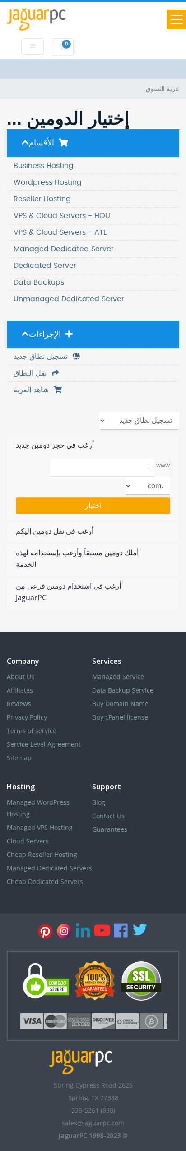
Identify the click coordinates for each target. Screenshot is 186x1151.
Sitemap (19, 757)
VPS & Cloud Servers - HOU (62, 215)
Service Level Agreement (44, 744)
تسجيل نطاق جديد (43, 356)
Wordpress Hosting (48, 182)
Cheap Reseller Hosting (42, 854)
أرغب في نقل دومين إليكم (54, 531)
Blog (98, 802)
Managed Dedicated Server (64, 249)
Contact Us (108, 815)
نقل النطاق (32, 373)
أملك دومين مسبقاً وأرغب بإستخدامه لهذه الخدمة (77, 558)
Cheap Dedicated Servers (45, 881)
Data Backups (39, 282)
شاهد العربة (33, 390)
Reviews (19, 703)
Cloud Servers (28, 841)
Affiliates (20, 690)
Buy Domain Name (120, 703)
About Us (20, 676)
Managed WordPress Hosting (38, 808)
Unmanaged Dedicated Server (69, 299)
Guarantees (109, 829)
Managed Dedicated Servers (49, 868)
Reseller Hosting (42, 199)
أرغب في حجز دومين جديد (55, 445)
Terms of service (31, 730)
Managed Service (118, 676)
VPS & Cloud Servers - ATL (60, 232)
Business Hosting (44, 165)
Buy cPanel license (120, 717)
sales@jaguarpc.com (93, 1123)
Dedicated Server (45, 265)
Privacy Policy (27, 717)
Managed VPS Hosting (40, 827)
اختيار (93, 505)
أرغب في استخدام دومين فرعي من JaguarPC (68, 592)
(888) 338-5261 (93, 1110)
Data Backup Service (122, 690)
